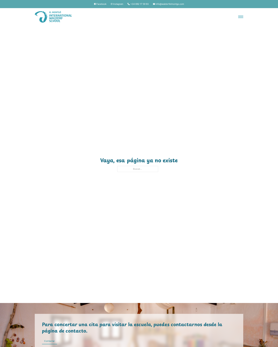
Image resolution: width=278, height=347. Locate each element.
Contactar (49, 341)
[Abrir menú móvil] (240, 17)
